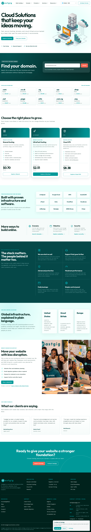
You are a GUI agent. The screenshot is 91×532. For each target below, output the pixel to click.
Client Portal (27, 501)
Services (44, 3)
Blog (2, 504)
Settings (71, 528)
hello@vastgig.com (75, 502)
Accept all (57, 528)
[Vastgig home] (6, 3)
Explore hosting (38, 463)
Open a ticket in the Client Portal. (20, 385)
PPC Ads (73, 489)
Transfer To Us (53, 484)
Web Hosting (19, 3)
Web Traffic (74, 487)
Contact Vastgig (52, 463)
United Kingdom (51, 504)
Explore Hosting (7, 38)
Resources (53, 3)
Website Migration (29, 509)
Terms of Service (51, 511)
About (2, 506)
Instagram (72, 519)
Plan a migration (7, 382)
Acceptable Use (51, 514)
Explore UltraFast (46, 174)
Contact (3, 511)
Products (36, 3)
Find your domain (20, 38)
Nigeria (49, 501)
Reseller (29, 489)
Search (84, 65)
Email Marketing (75, 484)
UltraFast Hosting (31, 484)
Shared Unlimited (31, 482)
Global (48, 506)
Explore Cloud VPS (75, 174)
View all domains (85, 85)
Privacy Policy (50, 509)
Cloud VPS (29, 487)
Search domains (37, 234)
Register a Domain (54, 482)
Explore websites (58, 234)
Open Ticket (27, 506)
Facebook (80, 519)
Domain (28, 3)
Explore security (79, 234)
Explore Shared (15, 174)
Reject (64, 528)
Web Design (74, 482)
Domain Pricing (53, 487)
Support (3, 509)
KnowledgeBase (5, 501)
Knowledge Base (28, 504)
